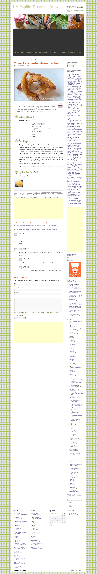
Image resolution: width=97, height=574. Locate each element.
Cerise (72, 97)
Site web (16, 292)
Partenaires (71, 340)
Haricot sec (79, 140)
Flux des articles (73, 513)
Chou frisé (74, 105)
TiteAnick (27, 65)
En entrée (72, 392)
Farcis (72, 403)
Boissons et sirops (75, 381)
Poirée (76, 169)
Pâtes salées (73, 446)
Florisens (72, 343)
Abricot (69, 73)
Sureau (74, 195)
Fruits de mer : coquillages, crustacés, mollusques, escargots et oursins (76, 406)
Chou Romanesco (73, 109)
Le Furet (71, 358)
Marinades (73, 443)
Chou (73, 101)
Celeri (72, 93)
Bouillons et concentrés (76, 439)
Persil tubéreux (18, 541)
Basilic (74, 81)
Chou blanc (77, 102)
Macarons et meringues (74, 468)
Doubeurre (77, 126)
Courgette (71, 125)
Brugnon (69, 88)
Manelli (71, 347)
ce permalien (54, 194)
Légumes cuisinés (54, 192)
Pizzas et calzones (75, 417)
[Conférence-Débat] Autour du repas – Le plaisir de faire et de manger (75, 293)
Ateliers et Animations (18, 556)
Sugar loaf (69, 195)
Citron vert (73, 114)
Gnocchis (73, 408)
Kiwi (68, 145)
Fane (80, 129)
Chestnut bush (79, 99)
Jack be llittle (69, 143)
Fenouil (70, 131)
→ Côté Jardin (58, 55)
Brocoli (78, 86)
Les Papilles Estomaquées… (35, 7)
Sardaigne (72, 486)
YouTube (70, 506)
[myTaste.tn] (75, 258)
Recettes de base (73, 438)
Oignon (75, 157)
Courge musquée (73, 121)
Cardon (79, 89)
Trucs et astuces (72, 488)
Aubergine (77, 80)
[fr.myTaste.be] (75, 255)
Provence (72, 483)
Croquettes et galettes (75, 400)
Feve (72, 133)
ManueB (21, 233)
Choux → (17, 520)
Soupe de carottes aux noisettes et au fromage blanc (25, 59)
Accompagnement (73, 389)
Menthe (72, 151)
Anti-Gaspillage (73, 490)
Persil (74, 164)
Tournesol (80, 200)
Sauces (72, 388)
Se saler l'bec (71, 377)
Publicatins (72, 359)
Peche (70, 164)
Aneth (78, 78)
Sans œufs (72, 371)
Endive (79, 128)
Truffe (78, 201)
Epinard (70, 129)
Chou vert (73, 110)
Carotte (57, 193)
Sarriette (76, 189)
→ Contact (55, 52)
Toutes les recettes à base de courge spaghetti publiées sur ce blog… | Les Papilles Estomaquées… (37, 229)
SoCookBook (72, 349)
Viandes (72, 428)
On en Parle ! (16, 554)
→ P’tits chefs (62, 52)
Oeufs (72, 413)
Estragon (75, 129)
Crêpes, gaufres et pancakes (76, 460)
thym (40, 126)
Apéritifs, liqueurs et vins (76, 379)
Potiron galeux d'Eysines (75, 178)
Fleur (79, 133)
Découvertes (71, 324)
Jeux (71, 332)
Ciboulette (73, 111)
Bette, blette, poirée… (19, 516)
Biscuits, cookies (73, 450)
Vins (71, 336)
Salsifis (71, 189)
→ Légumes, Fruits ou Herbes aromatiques (42, 52)
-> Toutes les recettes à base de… (76, 321)
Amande (73, 78)
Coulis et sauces (74, 441)
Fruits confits (73, 471)
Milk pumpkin (76, 151)
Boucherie (74, 431)
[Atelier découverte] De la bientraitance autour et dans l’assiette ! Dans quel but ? (75, 302)
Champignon (78, 98)
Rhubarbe (73, 186)
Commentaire (17, 296)
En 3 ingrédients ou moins (75, 390)
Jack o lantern (75, 143)
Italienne (71, 481)
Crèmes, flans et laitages (75, 458)
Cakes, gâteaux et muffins (75, 453)
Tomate (75, 198)
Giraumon (75, 137)
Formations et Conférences (19, 558)
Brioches (71, 452)
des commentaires (73, 514)
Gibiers (73, 434)
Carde (75, 89)
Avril (34, 521)
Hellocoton (71, 503)
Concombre (73, 117)
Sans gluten (72, 368)
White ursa (79, 203)
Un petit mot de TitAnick (73, 491)
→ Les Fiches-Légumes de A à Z (74, 52)
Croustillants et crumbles (75, 462)
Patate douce (71, 162)
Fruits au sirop (73, 465)
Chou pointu (75, 107)
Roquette (76, 188)
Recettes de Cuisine (71, 281)
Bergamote (79, 81)
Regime (70, 362)
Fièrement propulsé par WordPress (76, 570)
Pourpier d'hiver (73, 180)
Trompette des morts (72, 201)
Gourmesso (72, 344)
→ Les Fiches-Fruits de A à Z (21, 55)
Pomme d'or (77, 172)
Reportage (72, 360)
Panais (78, 161)
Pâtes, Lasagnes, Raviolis (76, 415)
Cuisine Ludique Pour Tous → (20, 566)
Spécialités (71, 477)
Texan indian (72, 197)
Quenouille (74, 181)
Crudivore (72, 363)
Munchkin (72, 152)
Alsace (71, 479)
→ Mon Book (28, 52)
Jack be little (79, 142)
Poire (71, 167)
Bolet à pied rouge (73, 86)
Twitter (70, 505)
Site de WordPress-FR (73, 516)
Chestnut (75, 99)
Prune (70, 181)
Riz (71, 423)
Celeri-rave (77, 95)
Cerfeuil (71, 96)
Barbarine (69, 81)
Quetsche (79, 181)
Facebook (71, 501)
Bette (69, 83)
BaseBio (71, 341)
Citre (76, 112)
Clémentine (78, 115)
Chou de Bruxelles (73, 104)
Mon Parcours (17, 562)
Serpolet (69, 192)
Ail (75, 74)
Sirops (72, 473)
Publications (16, 555)
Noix (78, 156)
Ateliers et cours (73, 354)
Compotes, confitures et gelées (76, 456)
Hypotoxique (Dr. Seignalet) (75, 364)
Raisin (71, 184)
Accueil (16, 52)
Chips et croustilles (46, 192)
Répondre (20, 243)
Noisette (73, 156)
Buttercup (74, 88)
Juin (34, 525)
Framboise (73, 134)
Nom (15, 283)
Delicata (71, 126)
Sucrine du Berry (78, 194)
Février (34, 522)
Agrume (49, 193)
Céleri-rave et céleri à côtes (39, 514)
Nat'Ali (71, 348)
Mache (77, 148)
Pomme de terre (74, 174)
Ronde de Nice (70, 187)
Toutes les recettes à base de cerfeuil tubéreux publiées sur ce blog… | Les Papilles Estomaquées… (37, 225)
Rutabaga (18, 528)
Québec (71, 484)
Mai (34, 526)
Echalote (70, 128)
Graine (73, 139)
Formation (71, 337)
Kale (79, 143)
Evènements (72, 356)
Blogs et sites (72, 326)
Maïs (68, 151)
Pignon (72, 165)
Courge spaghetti (25, 194)
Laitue (74, 146)
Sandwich (73, 424)
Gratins (72, 409)
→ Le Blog (21, 52)
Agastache (74, 73)
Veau (74, 432)
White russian (74, 203)
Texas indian (78, 197)
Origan (69, 161)
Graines (72, 442)
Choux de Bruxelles (20, 526)
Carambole (72, 89)
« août (50, 525)
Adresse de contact (18, 287)
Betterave (53, 193)
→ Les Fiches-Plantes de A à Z (36, 55)
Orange (31, 194)
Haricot (74, 140)
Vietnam (71, 487)
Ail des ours (73, 75)
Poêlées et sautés (74, 419)
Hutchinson (72, 345)
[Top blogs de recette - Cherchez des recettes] (75, 260)
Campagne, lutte (73, 330)
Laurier (77, 146)
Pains (72, 445)
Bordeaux (72, 480)
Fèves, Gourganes (37, 517)
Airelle (68, 78)
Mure (76, 152)
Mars (34, 528)
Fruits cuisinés (73, 467)
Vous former (72, 339)
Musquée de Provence (75, 153)
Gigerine (74, 136)
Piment (76, 165)
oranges (36, 128)
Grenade (78, 139)
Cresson (76, 125)
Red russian (75, 184)
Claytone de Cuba (71, 115)
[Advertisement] (48, 40)
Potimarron (71, 175)
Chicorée (69, 101)
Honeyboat (74, 142)
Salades (72, 396)
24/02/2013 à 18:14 (22, 249)
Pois (80, 169)
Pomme (70, 172)
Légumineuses (74, 412)
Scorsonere (77, 191)
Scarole (73, 191)
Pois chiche (70, 170)
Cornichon (75, 118)
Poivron (75, 170)
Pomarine (80, 170)
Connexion (71, 511)
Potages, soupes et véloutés (77, 393)
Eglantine (75, 128)
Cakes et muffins (74, 385)
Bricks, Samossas (74, 398)
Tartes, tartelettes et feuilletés (76, 475)
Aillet (80, 76)
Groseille (70, 140)
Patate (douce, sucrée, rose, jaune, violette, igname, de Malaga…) (21, 539)
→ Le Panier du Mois (48, 55)
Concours (72, 355)
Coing (68, 117)
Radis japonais (74, 183)
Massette (80, 149)
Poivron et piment (37, 518)
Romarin (79, 186)
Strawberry (74, 192)
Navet (77, 154)
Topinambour (74, 200)
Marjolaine (74, 150)
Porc (73, 435)
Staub (71, 351)
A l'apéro (71, 378)
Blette (69, 85)
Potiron (73, 177)
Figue (75, 132)
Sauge (69, 191)
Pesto (72, 447)
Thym (34, 194)
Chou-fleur (78, 101)
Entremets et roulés (75, 401)
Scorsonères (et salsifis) (20, 543)
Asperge (72, 79)
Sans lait (71, 370)
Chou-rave (70, 102)
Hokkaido (69, 142)
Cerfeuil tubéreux (18, 518)
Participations (71, 352)
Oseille (74, 161)
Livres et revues (73, 333)
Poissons (73, 420)
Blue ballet (75, 85)
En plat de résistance (74, 397)
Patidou (78, 162)
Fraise (68, 134)
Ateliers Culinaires (18, 552)
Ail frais (77, 76)
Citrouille (78, 114)
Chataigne (70, 99)
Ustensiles (72, 334)
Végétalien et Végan (74, 373)
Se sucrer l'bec (72, 449)
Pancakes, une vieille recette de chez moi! (53, 59)
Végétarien (72, 374)
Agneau (73, 430)
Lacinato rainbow (73, 145)
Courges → (17, 529)
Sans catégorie (72, 375)
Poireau (77, 167)
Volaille (73, 437)
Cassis (76, 91)
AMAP (71, 325)
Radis (69, 183)
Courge (20, 194)
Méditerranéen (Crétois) (75, 367)
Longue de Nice (71, 148)
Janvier (34, 524)
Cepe (68, 96)
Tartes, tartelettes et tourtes (76, 426)
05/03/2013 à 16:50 (26, 267)
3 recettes (79, 281)
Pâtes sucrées (74, 472)
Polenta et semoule (75, 422)
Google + (70, 502)
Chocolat (72, 454)
